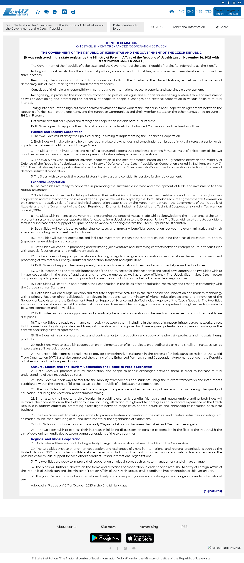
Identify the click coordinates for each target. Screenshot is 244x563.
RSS (184, 527)
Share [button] (224, 27)
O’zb (208, 11)
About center (67, 527)
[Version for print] (73, 11)
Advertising (149, 527)
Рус (182, 11)
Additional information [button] (189, 27)
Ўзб (199, 11)
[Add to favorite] (37, 11)
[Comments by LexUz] (55, 11)
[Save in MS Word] (64, 11)
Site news (108, 527)
